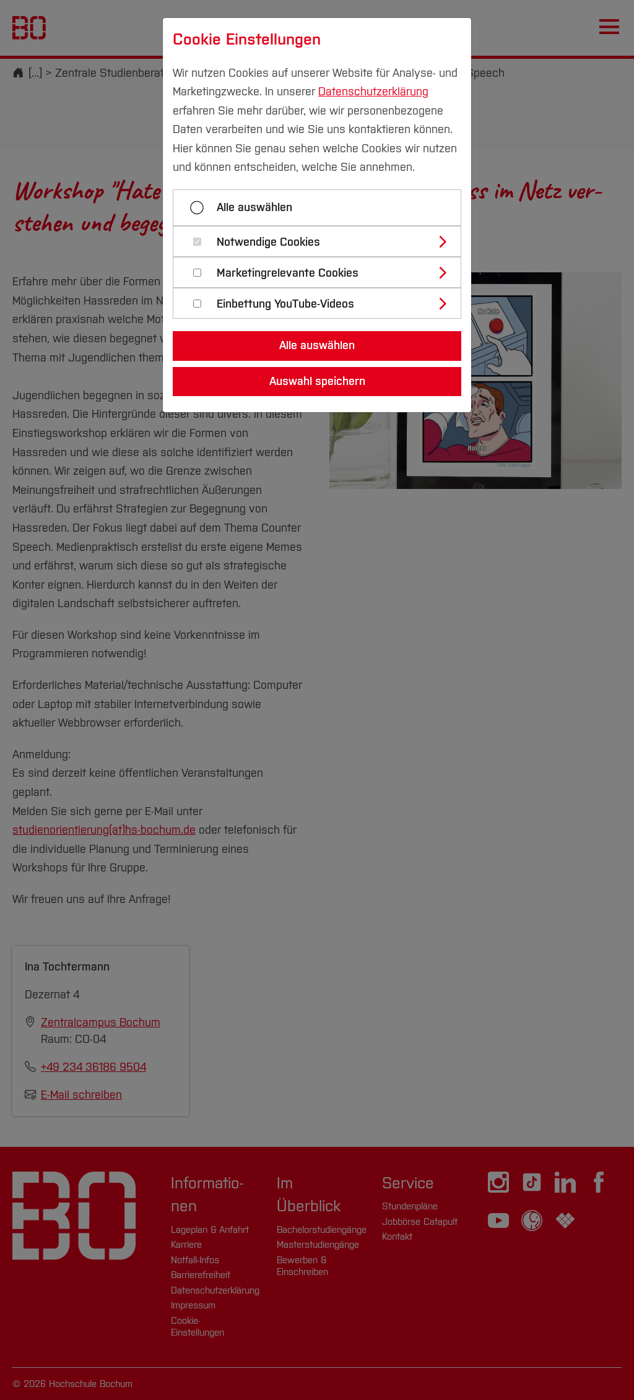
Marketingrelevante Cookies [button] (287, 273)
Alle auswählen (254, 207)
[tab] (322, 241)
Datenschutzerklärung (373, 91)
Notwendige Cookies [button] (268, 242)
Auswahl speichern (317, 381)
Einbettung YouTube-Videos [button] (285, 304)
